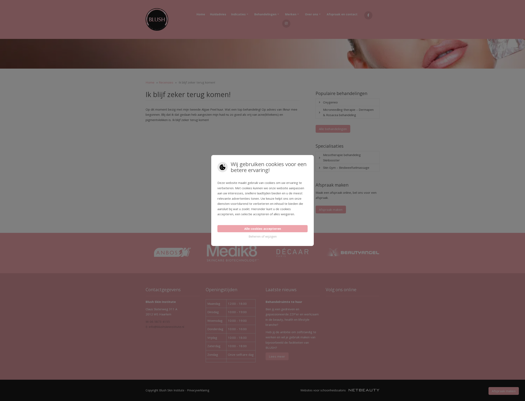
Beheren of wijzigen (263, 236)
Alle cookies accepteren (262, 229)
